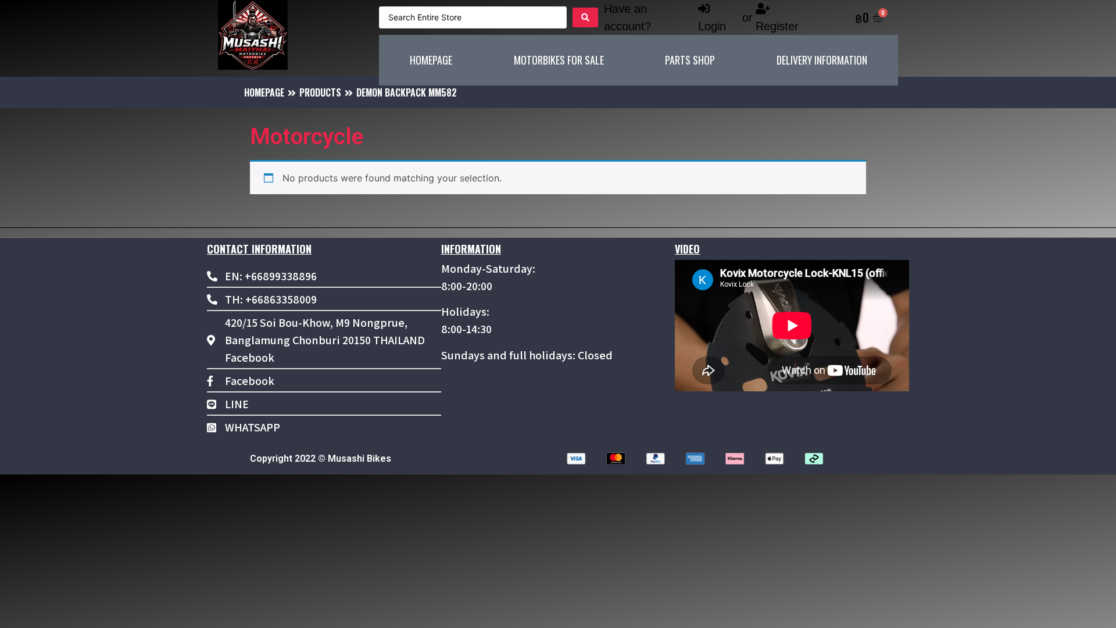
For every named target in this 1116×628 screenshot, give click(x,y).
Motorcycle (306, 136)
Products (320, 92)
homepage (264, 92)
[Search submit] (585, 17)
